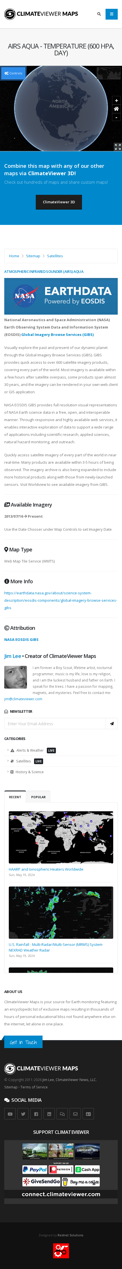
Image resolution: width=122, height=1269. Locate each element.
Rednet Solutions (70, 1235)
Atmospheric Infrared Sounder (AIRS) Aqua (43, 271)
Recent (15, 797)
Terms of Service (34, 1087)
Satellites (55, 255)
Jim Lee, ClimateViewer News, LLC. (70, 1079)
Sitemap (33, 255)
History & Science (29, 772)
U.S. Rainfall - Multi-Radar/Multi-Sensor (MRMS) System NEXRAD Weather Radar (55, 947)
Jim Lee (12, 656)
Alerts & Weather (35, 750)
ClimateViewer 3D (59, 201)
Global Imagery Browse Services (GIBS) (57, 334)
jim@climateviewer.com (23, 699)
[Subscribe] (112, 723)
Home (14, 255)
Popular (38, 797)
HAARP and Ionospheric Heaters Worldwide (46, 869)
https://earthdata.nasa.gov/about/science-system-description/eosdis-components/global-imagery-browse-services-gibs (60, 600)
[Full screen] (118, 147)
